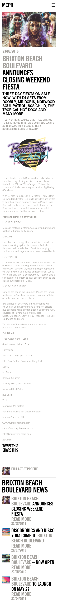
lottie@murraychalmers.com (17, 433)
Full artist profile (24, 468)
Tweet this (10, 445)
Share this (10, 450)
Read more (21, 519)
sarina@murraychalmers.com (17, 428)
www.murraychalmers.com (16, 422)
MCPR (7, 4)
